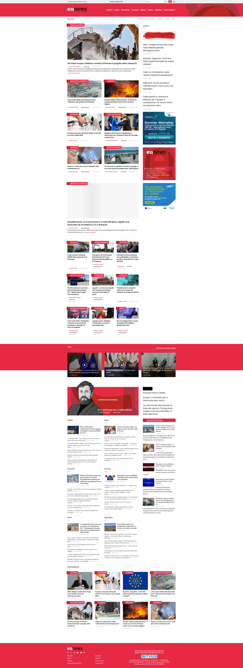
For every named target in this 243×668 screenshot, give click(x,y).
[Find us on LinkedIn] (74, 653)
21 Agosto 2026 (96, 66)
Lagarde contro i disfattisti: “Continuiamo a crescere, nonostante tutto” (101, 323)
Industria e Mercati (78, 183)
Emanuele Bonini (73, 107)
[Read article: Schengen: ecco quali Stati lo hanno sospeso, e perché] (148, 467)
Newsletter (70, 19)
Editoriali (70, 656)
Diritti (122, 308)
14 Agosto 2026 (132, 499)
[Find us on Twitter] (71, 653)
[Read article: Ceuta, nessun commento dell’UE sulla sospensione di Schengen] (78, 247)
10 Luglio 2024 (159, 485)
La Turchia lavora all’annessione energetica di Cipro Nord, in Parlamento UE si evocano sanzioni (120, 438)
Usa (173, 19)
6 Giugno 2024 (146, 375)
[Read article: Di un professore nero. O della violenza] (103, 401)
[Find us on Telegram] (81, 653)
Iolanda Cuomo (73, 140)
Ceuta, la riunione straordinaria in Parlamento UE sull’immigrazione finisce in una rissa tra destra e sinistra (82, 462)
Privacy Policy (99, 661)
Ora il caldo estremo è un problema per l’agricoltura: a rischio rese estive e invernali (126, 526)
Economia (125, 10)
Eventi (69, 658)
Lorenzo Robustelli (104, 412)
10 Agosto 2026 (86, 452)
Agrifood (158, 10)
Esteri (116, 10)
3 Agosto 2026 (93, 561)
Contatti (97, 658)
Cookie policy (99, 663)
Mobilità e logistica (79, 81)
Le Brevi (73, 572)
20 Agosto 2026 (133, 140)
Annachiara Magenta (75, 66)
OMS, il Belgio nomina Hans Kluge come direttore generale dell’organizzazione (158, 47)
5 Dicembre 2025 (73, 375)
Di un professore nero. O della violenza (115, 410)
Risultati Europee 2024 (74, 663)
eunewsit (129, 266)
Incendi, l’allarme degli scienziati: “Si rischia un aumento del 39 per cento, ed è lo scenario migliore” (120, 102)
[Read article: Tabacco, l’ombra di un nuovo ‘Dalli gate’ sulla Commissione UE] (84, 155)
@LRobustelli (117, 412)
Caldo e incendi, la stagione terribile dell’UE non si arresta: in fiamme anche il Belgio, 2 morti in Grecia (119, 492)
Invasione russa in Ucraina (146, 19)
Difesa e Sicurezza (78, 308)
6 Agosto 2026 (76, 464)
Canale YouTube (170, 348)
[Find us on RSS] (84, 653)
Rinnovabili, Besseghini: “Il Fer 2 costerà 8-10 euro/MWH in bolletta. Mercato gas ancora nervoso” (158, 370)
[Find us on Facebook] (67, 653)
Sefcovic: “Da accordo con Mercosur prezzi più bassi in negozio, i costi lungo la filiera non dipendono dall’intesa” (120, 536)
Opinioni (69, 661)
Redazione (121, 266)
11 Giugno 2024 (110, 375)
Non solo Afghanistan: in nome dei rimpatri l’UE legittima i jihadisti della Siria (127, 323)
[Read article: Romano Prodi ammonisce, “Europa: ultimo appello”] (121, 365)
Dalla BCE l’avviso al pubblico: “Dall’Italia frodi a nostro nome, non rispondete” (158, 86)
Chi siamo (98, 656)
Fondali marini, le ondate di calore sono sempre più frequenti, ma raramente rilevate (127, 290)
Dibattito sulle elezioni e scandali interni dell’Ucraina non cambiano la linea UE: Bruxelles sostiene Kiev (121, 135)
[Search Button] (165, 1)
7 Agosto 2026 (76, 457)
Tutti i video (160, 348)
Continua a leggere (74, 73)
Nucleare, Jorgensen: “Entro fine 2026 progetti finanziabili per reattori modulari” (158, 61)
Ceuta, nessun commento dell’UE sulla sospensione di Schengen (77, 257)
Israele (167, 19)
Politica (109, 10)
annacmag (86, 66)
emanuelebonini (85, 107)
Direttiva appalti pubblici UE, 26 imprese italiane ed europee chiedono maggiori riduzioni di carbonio (82, 500)
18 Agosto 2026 (121, 334)
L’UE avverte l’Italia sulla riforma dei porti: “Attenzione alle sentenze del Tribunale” (163, 594)
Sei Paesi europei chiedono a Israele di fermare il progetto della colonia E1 (102, 63)
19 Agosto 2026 (71, 301)
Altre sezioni (169, 10)
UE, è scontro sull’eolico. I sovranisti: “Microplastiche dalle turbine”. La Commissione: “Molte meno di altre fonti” (83, 539)
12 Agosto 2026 (90, 440)
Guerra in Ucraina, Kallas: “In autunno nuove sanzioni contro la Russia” (127, 429)
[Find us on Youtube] (77, 653)
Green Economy (101, 242)
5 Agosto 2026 (88, 556)
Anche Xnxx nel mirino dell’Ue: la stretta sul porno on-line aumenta (165, 481)
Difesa (143, 10)
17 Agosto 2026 (121, 433)
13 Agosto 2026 (84, 435)
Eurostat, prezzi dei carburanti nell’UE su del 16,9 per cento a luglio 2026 (107, 594)
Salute (150, 10)
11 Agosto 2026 (75, 447)
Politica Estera (77, 25)
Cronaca (135, 10)
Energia (159, 19)
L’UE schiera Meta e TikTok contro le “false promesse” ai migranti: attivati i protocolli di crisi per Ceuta (84, 445)
